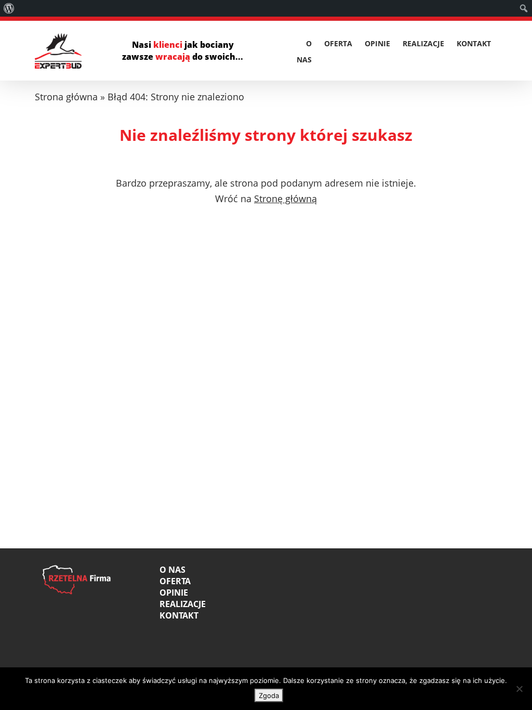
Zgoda (269, 695)
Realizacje (423, 43)
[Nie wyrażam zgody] (519, 688)
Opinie (377, 43)
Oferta (338, 43)
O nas (172, 569)
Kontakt (474, 43)
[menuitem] (9, 8)
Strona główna (66, 96)
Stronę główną (285, 198)
